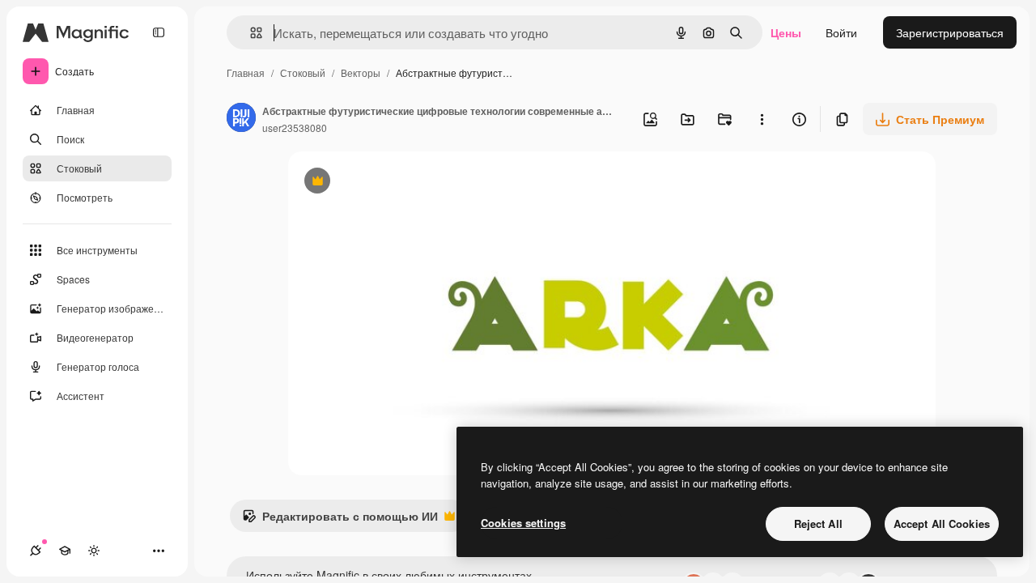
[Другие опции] (761, 119)
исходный (396, 182)
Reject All (818, 523)
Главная (246, 72)
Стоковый (302, 72)
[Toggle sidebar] (159, 32)
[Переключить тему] (94, 551)
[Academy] (65, 551)
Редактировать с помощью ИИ (340, 520)
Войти (841, 32)
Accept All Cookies (942, 523)
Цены (786, 32)
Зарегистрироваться (950, 32)
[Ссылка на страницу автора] (241, 119)
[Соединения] (36, 551)
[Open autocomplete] (249, 33)
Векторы (360, 72)
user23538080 (294, 127)
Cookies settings (523, 522)
